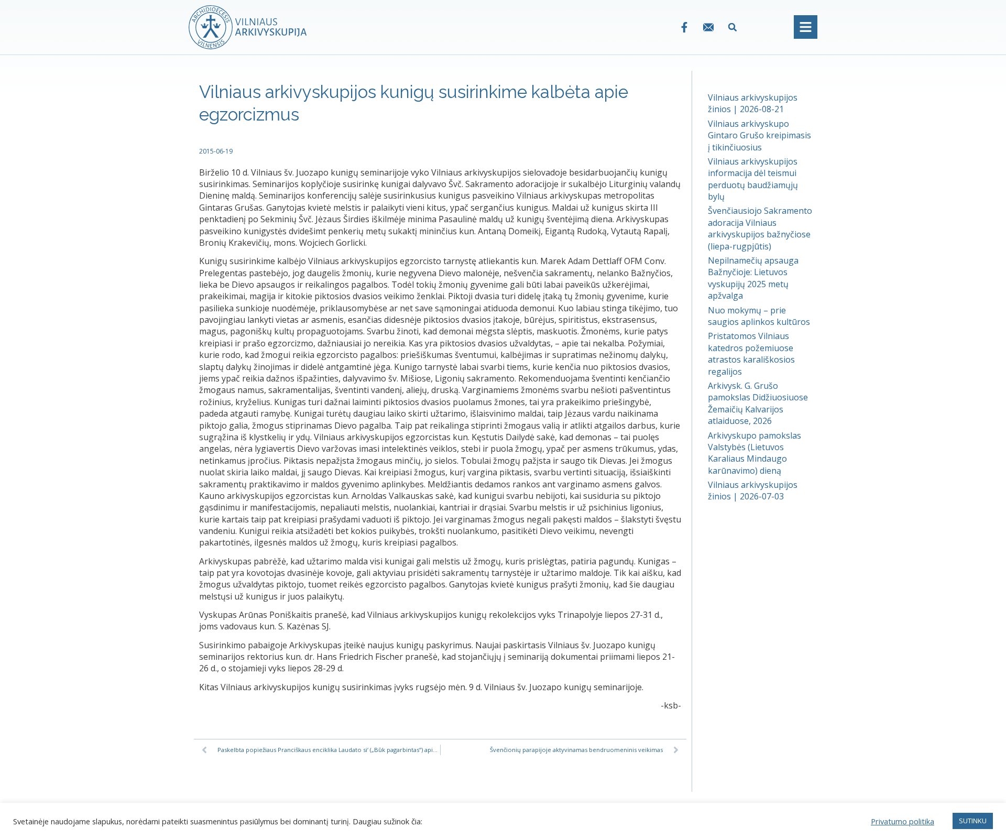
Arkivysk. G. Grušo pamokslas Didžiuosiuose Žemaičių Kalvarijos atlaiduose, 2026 (758, 403)
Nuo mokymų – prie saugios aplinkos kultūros (759, 316)
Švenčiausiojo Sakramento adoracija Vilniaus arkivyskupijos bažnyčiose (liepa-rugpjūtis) (760, 228)
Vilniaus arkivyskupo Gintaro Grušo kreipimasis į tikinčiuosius (759, 135)
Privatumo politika (902, 821)
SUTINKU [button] (973, 820)
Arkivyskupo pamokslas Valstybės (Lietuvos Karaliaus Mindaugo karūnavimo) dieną (754, 453)
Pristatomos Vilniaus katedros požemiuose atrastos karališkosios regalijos (751, 353)
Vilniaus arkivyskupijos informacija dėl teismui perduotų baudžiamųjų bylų (753, 179)
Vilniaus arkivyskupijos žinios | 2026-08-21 (752, 103)
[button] (732, 27)
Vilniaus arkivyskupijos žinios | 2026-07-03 (752, 490)
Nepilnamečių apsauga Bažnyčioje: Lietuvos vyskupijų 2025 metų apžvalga (753, 278)
